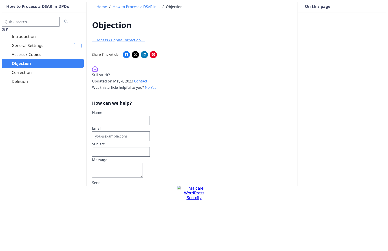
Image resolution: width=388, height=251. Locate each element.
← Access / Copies (107, 40)
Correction (22, 72)
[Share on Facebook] (126, 54)
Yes (153, 87)
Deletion (20, 81)
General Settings (27, 45)
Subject (98, 144)
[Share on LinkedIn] (144, 54)
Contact (140, 81)
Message (99, 159)
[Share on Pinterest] (153, 54)
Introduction (24, 36)
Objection (21, 63)
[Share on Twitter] (135, 54)
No (148, 87)
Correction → (134, 40)
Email (96, 128)
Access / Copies (26, 54)
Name (97, 112)
